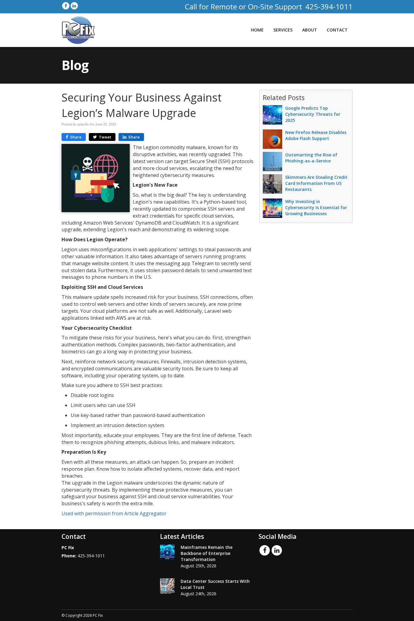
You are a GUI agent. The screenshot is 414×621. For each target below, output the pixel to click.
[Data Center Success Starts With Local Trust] (167, 586)
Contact (337, 30)
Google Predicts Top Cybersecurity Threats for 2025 (312, 114)
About (309, 30)
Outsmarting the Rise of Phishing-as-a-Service (311, 158)
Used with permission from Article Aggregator (114, 513)
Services (282, 30)
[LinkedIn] (74, 5)
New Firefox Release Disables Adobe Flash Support (315, 135)
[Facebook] (66, 5)
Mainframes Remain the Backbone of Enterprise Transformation (206, 553)
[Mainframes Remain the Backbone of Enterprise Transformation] (167, 552)
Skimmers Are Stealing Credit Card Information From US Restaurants (316, 183)
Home (257, 30)
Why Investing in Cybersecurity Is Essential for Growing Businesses (316, 207)
